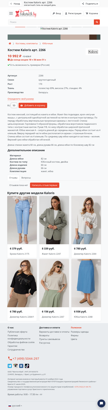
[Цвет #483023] (93, 37)
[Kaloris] (93, 51)
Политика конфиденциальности (19, 337)
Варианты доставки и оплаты (54, 331)
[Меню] (11, 13)
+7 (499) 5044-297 (26, 358)
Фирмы (74, 335)
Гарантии (12, 346)
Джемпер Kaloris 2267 (53, 316)
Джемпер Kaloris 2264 (85, 253)
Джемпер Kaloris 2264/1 (22, 316)
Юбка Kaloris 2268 (83, 316)
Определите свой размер (21, 98)
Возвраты (44, 335)
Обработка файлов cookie (21, 342)
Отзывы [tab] (13, 177)
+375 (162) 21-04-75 (82, 387)
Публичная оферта (17, 331)
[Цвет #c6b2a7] (74, 37)
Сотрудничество (16, 349)
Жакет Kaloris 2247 (51, 253)
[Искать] (97, 22)
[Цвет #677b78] (34, 37)
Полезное (76, 327)
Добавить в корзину (34, 105)
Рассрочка (44, 342)
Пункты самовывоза (49, 339)
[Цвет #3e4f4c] (98, 37)
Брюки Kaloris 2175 (19, 253)
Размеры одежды (80, 331)
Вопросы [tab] (26, 177)
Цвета (74, 339)
